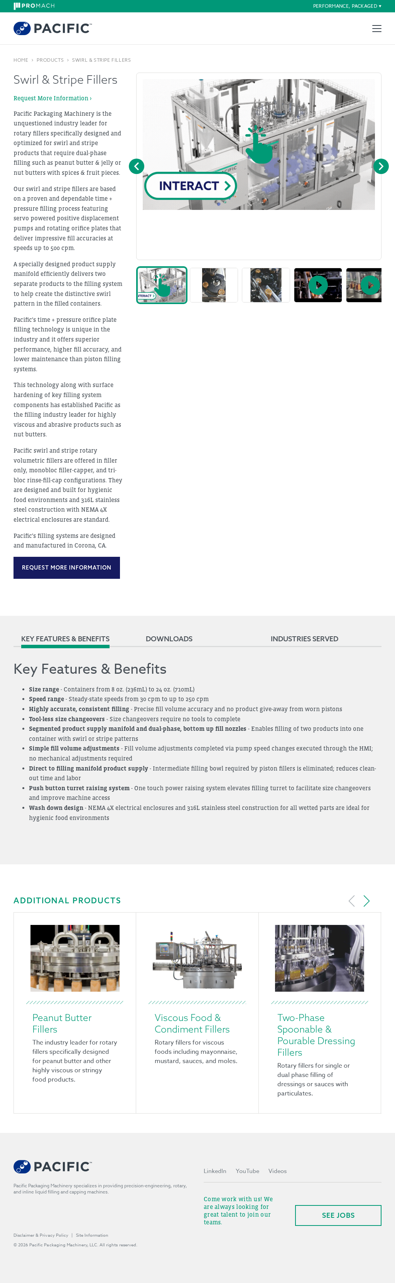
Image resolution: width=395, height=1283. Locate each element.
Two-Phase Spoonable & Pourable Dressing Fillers (316, 1035)
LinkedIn (215, 1171)
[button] (162, 285)
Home (21, 60)
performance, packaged (345, 6)
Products (50, 60)
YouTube (247, 1171)
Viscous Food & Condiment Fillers (192, 1023)
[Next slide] (366, 901)
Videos (277, 1171)
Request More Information (66, 567)
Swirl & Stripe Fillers (101, 60)
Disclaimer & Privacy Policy (41, 1235)
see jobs (338, 1215)
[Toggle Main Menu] (376, 28)
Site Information (92, 1235)
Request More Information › (52, 98)
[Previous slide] (352, 901)
